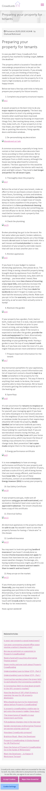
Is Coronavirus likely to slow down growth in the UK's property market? (22, 687)
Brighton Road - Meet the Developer (20, 736)
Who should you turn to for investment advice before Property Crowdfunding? (21, 703)
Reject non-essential (30, 779)
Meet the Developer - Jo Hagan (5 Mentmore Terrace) (18, 755)
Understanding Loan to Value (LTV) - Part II (22, 671)
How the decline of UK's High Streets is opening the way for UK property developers (21, 695)
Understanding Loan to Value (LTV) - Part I (22, 675)
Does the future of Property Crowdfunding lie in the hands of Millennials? (22, 748)
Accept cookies (9, 779)
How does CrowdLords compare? (18, 732)
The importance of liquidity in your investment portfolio (19, 716)
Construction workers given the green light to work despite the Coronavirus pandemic (23, 680)
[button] (42, 4)
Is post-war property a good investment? (22, 640)
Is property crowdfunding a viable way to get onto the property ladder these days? (22, 709)
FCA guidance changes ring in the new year (22, 721)
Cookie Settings (9, 786)
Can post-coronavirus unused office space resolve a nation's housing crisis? (22, 646)
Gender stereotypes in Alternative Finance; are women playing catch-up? (22, 727)
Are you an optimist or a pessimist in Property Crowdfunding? (20, 652)
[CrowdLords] (11, 4)
